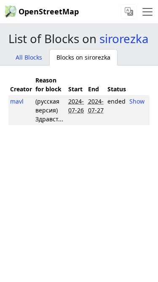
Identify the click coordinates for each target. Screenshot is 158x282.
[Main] (147, 11)
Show (137, 101)
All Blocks (29, 57)
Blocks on (83, 57)
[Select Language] (129, 11)
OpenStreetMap (49, 11)
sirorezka (123, 38)
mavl (17, 101)
